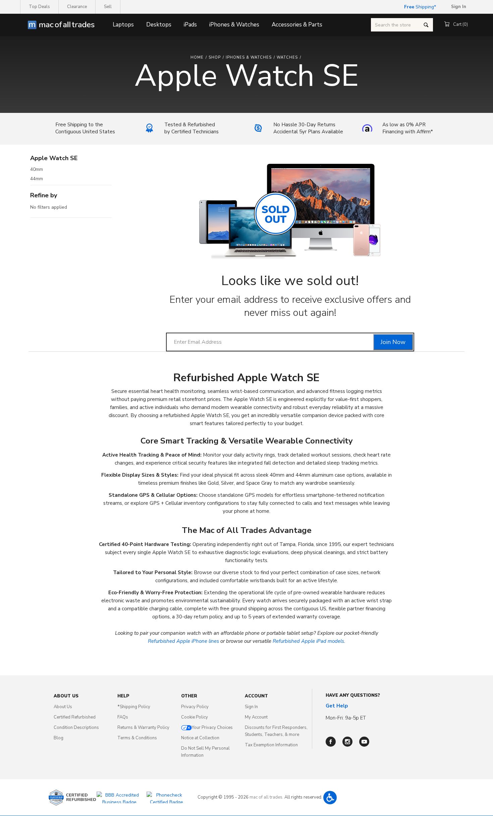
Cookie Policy (194, 717)
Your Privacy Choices (212, 728)
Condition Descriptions (76, 728)
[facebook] (331, 742)
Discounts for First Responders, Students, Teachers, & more (276, 731)
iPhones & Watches (234, 24)
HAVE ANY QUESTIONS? (353, 695)
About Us (63, 707)
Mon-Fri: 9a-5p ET (346, 718)
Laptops (123, 24)
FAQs (122, 717)
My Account (256, 717)
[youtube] (364, 742)
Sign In (251, 707)
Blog (58, 738)
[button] (330, 797)
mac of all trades (266, 797)
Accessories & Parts (297, 24)
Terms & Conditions (137, 738)
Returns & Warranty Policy (143, 728)
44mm (36, 179)
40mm (36, 169)
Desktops (158, 24)
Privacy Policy (195, 707)
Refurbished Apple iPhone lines (183, 641)
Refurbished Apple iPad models (308, 641)
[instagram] (347, 742)
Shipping (419, 7)
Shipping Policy (133, 707)
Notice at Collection (200, 738)
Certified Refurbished (75, 717)
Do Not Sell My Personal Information (205, 751)
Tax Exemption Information (271, 745)
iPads (190, 24)
